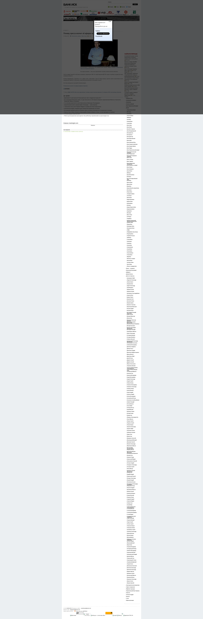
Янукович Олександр (131, 579)
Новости (128, 592)
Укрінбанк (129, 243)
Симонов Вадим (130, 501)
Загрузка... (93, 125)
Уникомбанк (129, 254)
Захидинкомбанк (130, 193)
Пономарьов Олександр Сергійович (132, 484)
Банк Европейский (131, 138)
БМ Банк (129, 172)
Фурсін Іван (129, 544)
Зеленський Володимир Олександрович (132, 368)
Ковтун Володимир (131, 396)
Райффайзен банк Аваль (132, 231)
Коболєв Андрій (130, 394)
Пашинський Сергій (131, 476)
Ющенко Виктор (130, 571)
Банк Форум (129, 167)
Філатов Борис (130, 535)
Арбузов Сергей (130, 291)
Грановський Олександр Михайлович (132, 341)
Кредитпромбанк (130, 209)
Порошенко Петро (131, 485)
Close (110, 21)
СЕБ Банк (129, 237)
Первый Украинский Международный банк (132, 221)
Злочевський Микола (131, 371)
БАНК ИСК (69, 608)
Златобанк (129, 195)
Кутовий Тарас (130, 413)
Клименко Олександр (131, 386)
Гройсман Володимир (132, 344)
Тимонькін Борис (131, 525)
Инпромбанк (130, 203)
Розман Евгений (130, 495)
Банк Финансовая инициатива (131, 164)
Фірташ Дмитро (130, 537)
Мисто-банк (129, 214)
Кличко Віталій (130, 390)
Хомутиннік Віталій (131, 552)
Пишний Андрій (130, 480)
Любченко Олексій (131, 432)
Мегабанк (129, 212)
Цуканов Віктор (130, 556)
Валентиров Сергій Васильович (131, 322)
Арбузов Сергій (130, 289)
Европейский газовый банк (133, 188)
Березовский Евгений (132, 306)
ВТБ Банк (129, 180)
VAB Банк (129, 117)
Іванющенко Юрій (131, 278)
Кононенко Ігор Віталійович (133, 400)
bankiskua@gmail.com (86, 608)
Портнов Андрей (130, 487)
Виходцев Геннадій (131, 329)
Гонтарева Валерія (131, 335)
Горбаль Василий (131, 339)
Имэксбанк (129, 197)
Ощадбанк (129, 218)
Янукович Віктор (130, 577)
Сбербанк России (131, 235)
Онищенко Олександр (132, 464)
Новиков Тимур (130, 457)
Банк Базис (129, 127)
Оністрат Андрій (129, 594)
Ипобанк (129, 205)
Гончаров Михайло (131, 337)
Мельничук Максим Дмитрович (131, 452)
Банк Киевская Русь (131, 142)
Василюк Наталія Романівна (133, 323)
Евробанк (129, 186)
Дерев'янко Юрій (130, 356)
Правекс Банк (130, 222)
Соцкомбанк (129, 239)
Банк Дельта (129, 134)
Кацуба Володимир (131, 377)
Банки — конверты (130, 268)
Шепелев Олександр (131, 569)
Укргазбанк (129, 245)
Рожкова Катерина (131, 493)
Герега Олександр (131, 333)
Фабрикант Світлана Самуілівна (131, 539)
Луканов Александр (131, 426)
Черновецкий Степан (131, 560)
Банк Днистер (130, 136)
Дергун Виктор (130, 354)
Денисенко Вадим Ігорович (133, 352)
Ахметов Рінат (130, 295)
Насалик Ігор (130, 455)
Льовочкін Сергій (131, 430)
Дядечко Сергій (130, 360)
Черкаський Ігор (130, 558)
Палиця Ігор (129, 472)
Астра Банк (129, 123)
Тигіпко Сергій (130, 523)
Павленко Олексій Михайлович (131, 471)
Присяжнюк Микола (131, 489)
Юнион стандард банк (132, 266)
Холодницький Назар (131, 548)
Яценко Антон (130, 581)
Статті (127, 598)
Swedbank (129, 113)
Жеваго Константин (131, 363)
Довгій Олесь (130, 358)
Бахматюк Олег (130, 299)
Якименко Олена (130, 573)
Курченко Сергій (130, 411)
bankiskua (85, 611)
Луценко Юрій (130, 428)
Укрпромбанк (130, 247)
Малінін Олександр (131, 443)
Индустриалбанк (130, 199)
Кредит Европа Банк (131, 207)
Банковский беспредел (131, 270)
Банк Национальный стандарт (131, 152)
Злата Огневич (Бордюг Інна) (132, 370)
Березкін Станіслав (131, 304)
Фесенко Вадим (130, 541)
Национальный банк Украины (132, 590)
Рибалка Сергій (130, 491)
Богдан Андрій (130, 308)
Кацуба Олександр (131, 379)
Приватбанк (129, 224)
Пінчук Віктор (130, 468)
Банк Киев (129, 140)
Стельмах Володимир (132, 512)
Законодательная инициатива (132, 585)
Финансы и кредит (131, 258)
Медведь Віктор (130, 449)
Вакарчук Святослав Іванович (131, 320)
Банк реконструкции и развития (132, 156)
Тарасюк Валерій (130, 520)
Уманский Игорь (130, 533)
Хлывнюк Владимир (131, 546)
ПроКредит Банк (130, 226)
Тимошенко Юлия (131, 527)
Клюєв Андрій (130, 392)
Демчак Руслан (129, 274)
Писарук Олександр (131, 478)
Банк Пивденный (130, 153)
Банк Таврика (130, 161)
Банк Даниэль (130, 132)
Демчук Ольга (130, 348)
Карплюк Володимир (131, 375)
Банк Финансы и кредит (132, 165)
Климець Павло (130, 388)
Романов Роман (130, 497)
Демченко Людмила (131, 346)
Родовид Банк (130, 233)
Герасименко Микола (131, 331)
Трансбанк (129, 241)
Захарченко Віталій (131, 365)
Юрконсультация (130, 600)
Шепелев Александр (131, 567)
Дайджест (128, 272)
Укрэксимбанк (130, 252)
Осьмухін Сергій (130, 466)
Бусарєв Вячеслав (131, 316)
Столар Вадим (130, 514)
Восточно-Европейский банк (132, 179)
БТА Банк (129, 176)
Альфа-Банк (129, 121)
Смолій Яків (129, 504)
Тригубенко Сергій (131, 529)
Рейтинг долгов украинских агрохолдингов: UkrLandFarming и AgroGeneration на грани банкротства (86, 115)
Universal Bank (130, 115)
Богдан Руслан (130, 310)
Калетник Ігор (130, 373)
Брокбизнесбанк (130, 174)
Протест (128, 596)
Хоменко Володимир (131, 550)
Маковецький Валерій (132, 440)
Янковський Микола (131, 575)
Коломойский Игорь (131, 398)
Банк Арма (129, 125)
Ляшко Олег (129, 434)
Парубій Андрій (130, 474)
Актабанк (129, 119)
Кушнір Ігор (129, 415)
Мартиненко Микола (131, 445)
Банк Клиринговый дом (132, 144)
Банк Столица (130, 159)
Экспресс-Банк (130, 262)
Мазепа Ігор (129, 436)
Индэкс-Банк (130, 201)
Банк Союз (129, 157)
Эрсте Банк (129, 264)
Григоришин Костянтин (132, 342)
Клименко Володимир (132, 384)
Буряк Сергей (130, 314)
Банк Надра (129, 148)
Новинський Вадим (131, 459)
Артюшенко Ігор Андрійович (133, 293)
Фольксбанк (129, 260)
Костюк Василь (130, 403)
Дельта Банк (129, 182)
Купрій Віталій (130, 409)
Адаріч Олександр (131, 285)
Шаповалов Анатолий (132, 565)
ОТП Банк (129, 216)
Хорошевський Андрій (132, 554)
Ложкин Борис (130, 424)
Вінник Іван (129, 318)
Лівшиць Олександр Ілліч (132, 417)
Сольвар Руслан (130, 508)
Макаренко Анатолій (131, 438)
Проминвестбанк (130, 228)
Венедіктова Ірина (131, 325)
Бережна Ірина (130, 302)
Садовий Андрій (130, 499)
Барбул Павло (130, 297)
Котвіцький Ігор (130, 407)
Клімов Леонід (130, 382)
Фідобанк (129, 256)
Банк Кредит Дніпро (131, 146)
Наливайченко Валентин (132, 453)
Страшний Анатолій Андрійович (131, 517)
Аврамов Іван (130, 283)
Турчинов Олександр (131, 531)
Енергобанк (129, 191)
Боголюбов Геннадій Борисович (131, 313)
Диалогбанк (129, 184)
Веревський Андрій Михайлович (131, 328)
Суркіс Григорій (130, 518)
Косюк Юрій (129, 405)
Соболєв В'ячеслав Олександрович (131, 507)
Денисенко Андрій (131, 350)
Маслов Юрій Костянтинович (130, 448)
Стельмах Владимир (131, 510)
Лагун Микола (130, 419)
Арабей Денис (130, 287)
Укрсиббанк (129, 249)
